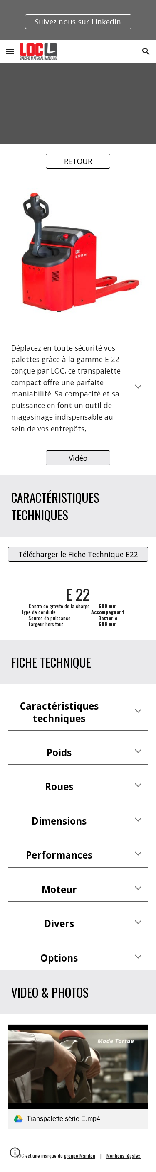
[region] (78, 20)
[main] (78, 388)
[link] (78, 1076)
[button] (10, 51)
